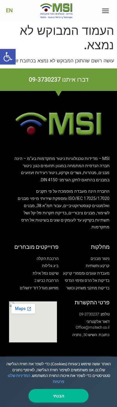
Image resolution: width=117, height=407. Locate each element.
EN (9, 10)
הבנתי (58, 396)
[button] (105, 10)
